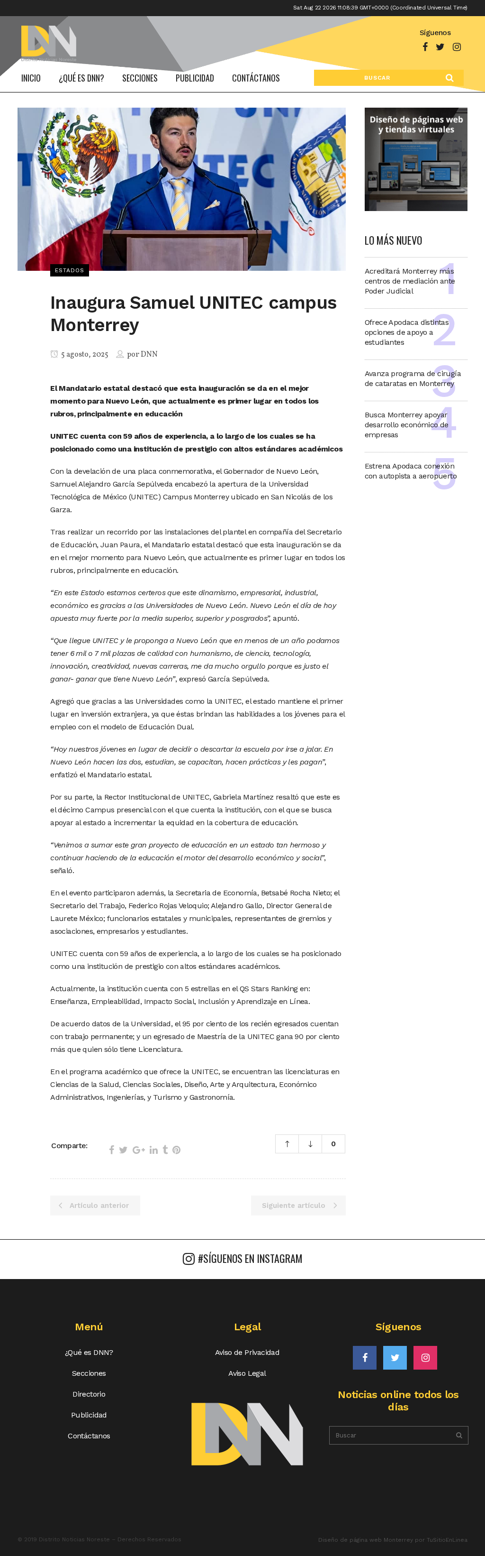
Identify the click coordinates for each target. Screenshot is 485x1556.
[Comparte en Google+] (139, 1150)
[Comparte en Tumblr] (165, 1150)
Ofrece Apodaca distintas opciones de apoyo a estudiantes (407, 332)
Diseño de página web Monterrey (365, 1540)
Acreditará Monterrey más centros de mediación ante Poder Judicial (410, 281)
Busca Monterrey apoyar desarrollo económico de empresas (407, 424)
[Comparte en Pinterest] (176, 1150)
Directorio (88, 1394)
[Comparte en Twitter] (123, 1150)
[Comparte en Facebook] (111, 1150)
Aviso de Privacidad (247, 1352)
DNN (149, 355)
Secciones (89, 1373)
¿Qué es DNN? (89, 1352)
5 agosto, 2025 (84, 355)
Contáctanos (89, 1435)
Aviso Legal (247, 1373)
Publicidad (89, 1414)
